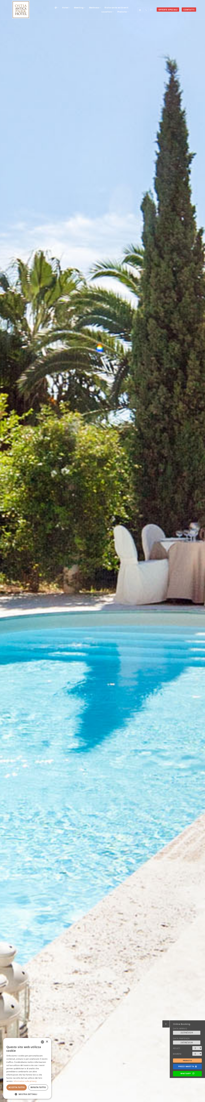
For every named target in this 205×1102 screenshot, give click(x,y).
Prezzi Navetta (186, 1066)
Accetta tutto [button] (16, 1087)
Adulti (176, 1048)
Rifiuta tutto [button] (38, 1087)
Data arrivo (180, 1028)
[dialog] (27, 1068)
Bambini (177, 1053)
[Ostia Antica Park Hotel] (20, 9)
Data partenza (181, 1038)
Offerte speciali (167, 9)
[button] (27, 1094)
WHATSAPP (186, 1074)
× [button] (47, 1042)
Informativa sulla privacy (25, 1081)
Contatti (188, 9)
